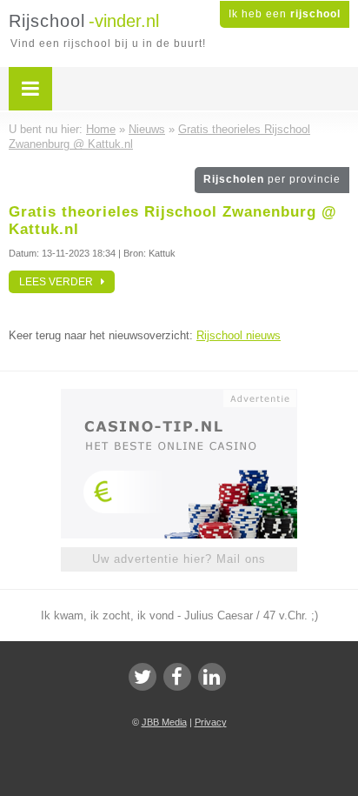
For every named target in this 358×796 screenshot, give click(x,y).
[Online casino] (179, 397)
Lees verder (60, 282)
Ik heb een (285, 14)
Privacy (211, 722)
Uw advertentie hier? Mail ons (179, 558)
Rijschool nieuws (238, 335)
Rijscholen (272, 179)
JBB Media (164, 722)
